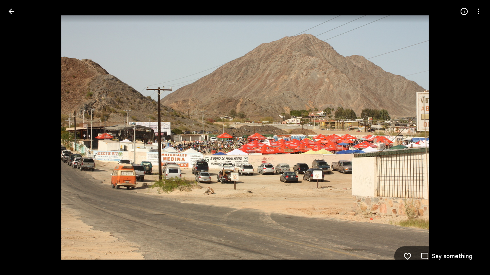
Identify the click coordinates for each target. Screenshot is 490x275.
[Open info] (464, 11)
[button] (20, 137)
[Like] (407, 256)
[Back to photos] (11, 11)
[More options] (478, 11)
